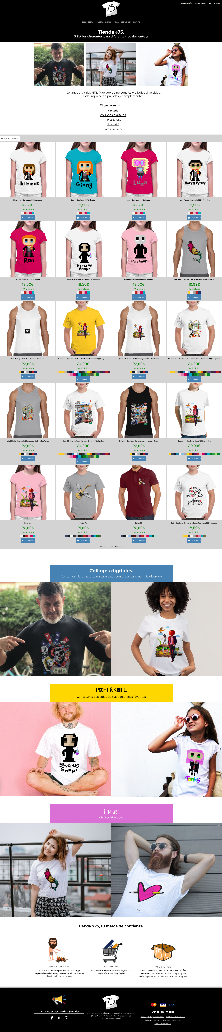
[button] (210, 3)
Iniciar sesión (186, 3)
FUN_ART (113, 124)
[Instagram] (66, 1018)
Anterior (102, 546)
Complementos (113, 129)
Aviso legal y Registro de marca (152, 1017)
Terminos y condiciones (172, 1020)
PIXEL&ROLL (113, 119)
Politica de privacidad (163, 1024)
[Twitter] (59, 1018)
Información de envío (153, 1020)
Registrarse (200, 3)
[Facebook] (52, 1018)
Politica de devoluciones (175, 1017)
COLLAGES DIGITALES (113, 115)
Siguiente (119, 546)
